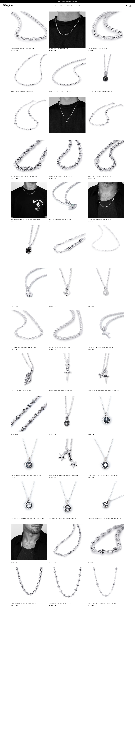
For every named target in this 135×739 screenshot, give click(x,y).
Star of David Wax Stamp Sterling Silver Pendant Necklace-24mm (103, 475)
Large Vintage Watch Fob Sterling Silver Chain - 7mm (23, 603)
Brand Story (69, 5)
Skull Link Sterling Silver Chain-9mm (20, 433)
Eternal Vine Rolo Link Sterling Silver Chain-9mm (100, 176)
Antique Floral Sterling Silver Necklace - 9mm (60, 603)
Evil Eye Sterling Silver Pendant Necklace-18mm (60, 219)
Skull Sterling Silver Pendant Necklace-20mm (60, 433)
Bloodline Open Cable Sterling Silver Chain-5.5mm (100, 219)
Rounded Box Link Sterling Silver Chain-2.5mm (22, 91)
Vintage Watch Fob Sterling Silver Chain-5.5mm (22, 48)
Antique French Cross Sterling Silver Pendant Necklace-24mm (64, 134)
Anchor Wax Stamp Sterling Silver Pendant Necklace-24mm (102, 433)
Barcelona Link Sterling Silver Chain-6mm (98, 561)
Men (55, 5)
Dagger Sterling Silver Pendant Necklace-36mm (60, 390)
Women (61, 5)
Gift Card (78, 5)
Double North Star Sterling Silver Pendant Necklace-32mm (63, 475)
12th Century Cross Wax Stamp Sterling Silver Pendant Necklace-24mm (105, 518)
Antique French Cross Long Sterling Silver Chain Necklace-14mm (26, 134)
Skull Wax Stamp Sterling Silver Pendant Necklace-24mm (63, 518)
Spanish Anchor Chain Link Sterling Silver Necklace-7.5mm (25, 176)
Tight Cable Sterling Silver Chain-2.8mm (97, 262)
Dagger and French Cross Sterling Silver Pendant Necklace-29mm (103, 390)
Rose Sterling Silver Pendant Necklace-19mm (22, 262)
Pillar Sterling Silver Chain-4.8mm (57, 561)
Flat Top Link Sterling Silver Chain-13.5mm (59, 347)
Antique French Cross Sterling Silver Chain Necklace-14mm (25, 219)
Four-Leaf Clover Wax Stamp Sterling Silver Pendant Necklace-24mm (27, 518)
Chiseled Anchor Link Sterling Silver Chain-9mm (60, 176)
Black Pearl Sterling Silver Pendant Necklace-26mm (100, 91)
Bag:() (130, 6)
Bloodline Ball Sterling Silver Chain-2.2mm (21, 561)
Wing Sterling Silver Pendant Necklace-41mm (21, 390)
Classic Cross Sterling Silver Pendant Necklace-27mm (100, 347)
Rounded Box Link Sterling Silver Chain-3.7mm (60, 91)
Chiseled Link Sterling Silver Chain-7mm (97, 48)
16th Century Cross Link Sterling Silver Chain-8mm (23, 347)
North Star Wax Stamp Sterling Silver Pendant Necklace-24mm (26, 475)
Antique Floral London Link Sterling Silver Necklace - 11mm (102, 603)
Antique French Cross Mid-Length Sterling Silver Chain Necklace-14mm (105, 134)
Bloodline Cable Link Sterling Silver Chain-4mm (60, 262)
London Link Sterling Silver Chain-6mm (58, 48)
